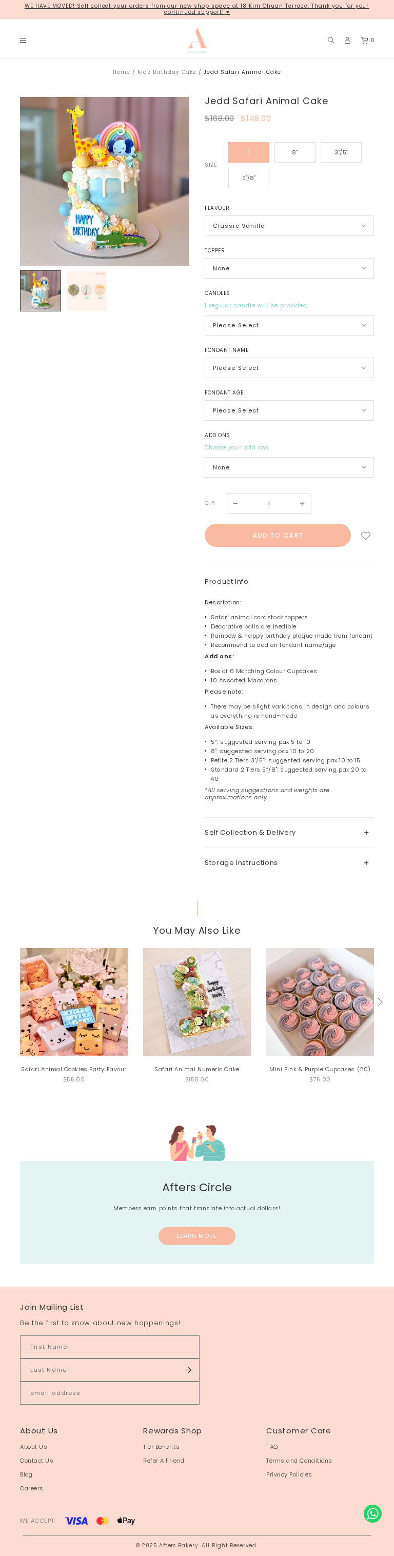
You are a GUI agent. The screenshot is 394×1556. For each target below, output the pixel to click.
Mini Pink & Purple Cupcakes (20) (320, 1069)
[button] (380, 1002)
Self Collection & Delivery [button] (250, 832)
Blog (26, 1474)
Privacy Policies (289, 1474)
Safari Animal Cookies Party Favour (74, 1069)
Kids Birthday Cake (166, 72)
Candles (217, 293)
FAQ (272, 1447)
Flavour (217, 208)
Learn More (197, 1236)
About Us (33, 1447)
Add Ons (217, 435)
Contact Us (37, 1460)
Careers (32, 1488)
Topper (215, 250)
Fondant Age (224, 393)
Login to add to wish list (366, 535)
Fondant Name (226, 350)
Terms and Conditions (299, 1460)
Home (121, 72)
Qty (210, 503)
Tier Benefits (161, 1447)
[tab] (289, 832)
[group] (40, 290)
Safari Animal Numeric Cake (196, 1069)
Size (210, 165)
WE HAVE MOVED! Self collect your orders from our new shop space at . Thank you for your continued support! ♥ (197, 9)
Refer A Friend (164, 1460)
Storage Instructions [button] (241, 863)
